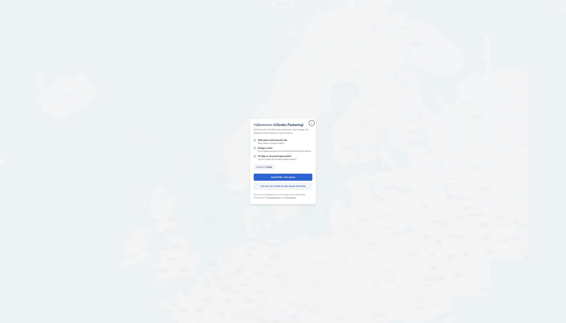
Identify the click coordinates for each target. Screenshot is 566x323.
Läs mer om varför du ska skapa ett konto (283, 186)
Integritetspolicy (274, 197)
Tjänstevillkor (290, 197)
